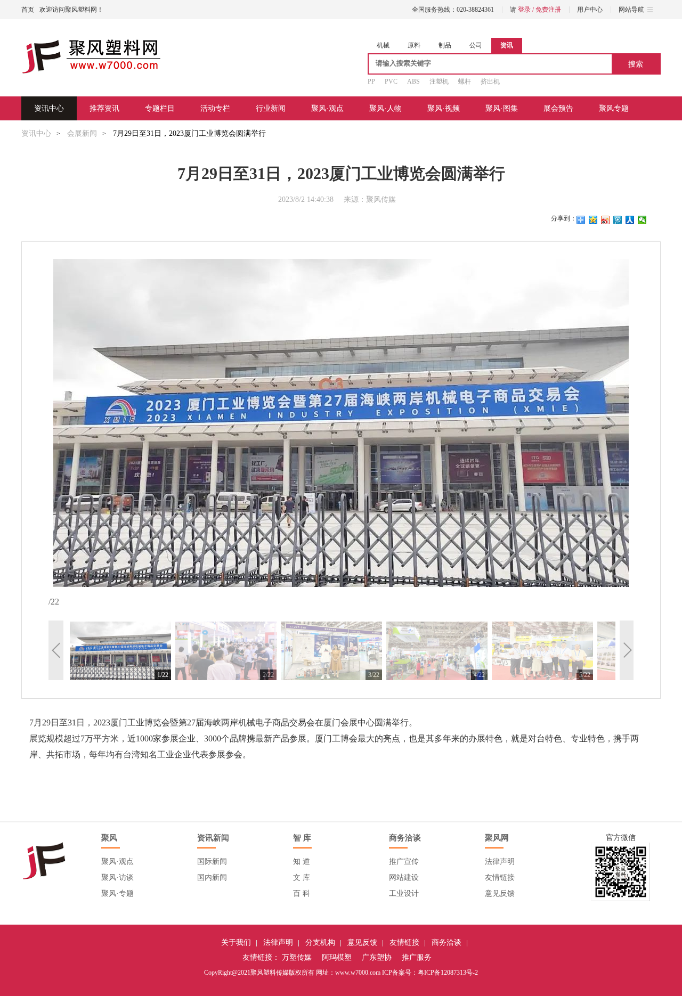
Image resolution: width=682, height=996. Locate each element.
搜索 (635, 64)
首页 (27, 9)
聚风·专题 (117, 893)
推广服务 (417, 957)
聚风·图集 (501, 108)
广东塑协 (377, 957)
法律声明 (500, 862)
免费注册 (548, 9)
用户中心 (590, 9)
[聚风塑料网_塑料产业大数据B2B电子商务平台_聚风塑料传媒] (91, 57)
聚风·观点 (327, 108)
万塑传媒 (297, 957)
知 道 (301, 862)
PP (371, 81)
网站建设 (404, 877)
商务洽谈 (446, 942)
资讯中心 (49, 108)
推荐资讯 (104, 108)
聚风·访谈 (117, 877)
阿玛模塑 (337, 957)
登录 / (526, 9)
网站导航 (631, 9)
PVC (391, 81)
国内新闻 (212, 877)
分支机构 (320, 942)
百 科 (301, 893)
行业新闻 (271, 108)
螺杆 (464, 81)
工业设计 (404, 893)
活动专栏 (215, 108)
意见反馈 (500, 893)
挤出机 (490, 81)
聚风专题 (614, 108)
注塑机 (439, 81)
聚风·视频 (443, 108)
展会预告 (558, 108)
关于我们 (236, 942)
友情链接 (500, 877)
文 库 (301, 877)
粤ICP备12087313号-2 (448, 972)
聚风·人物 (385, 108)
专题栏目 (160, 108)
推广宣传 (404, 862)
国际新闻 (212, 862)
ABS (413, 81)
